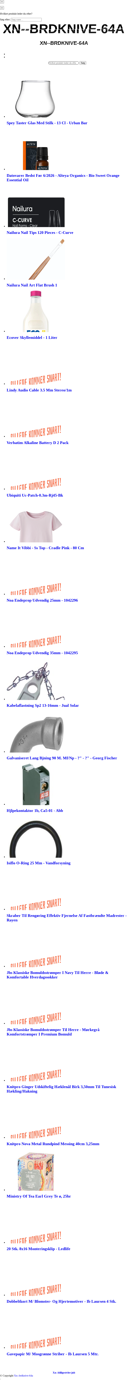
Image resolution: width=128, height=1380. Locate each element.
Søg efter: (5, 19)
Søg (83, 63)
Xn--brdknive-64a (23, 1375)
